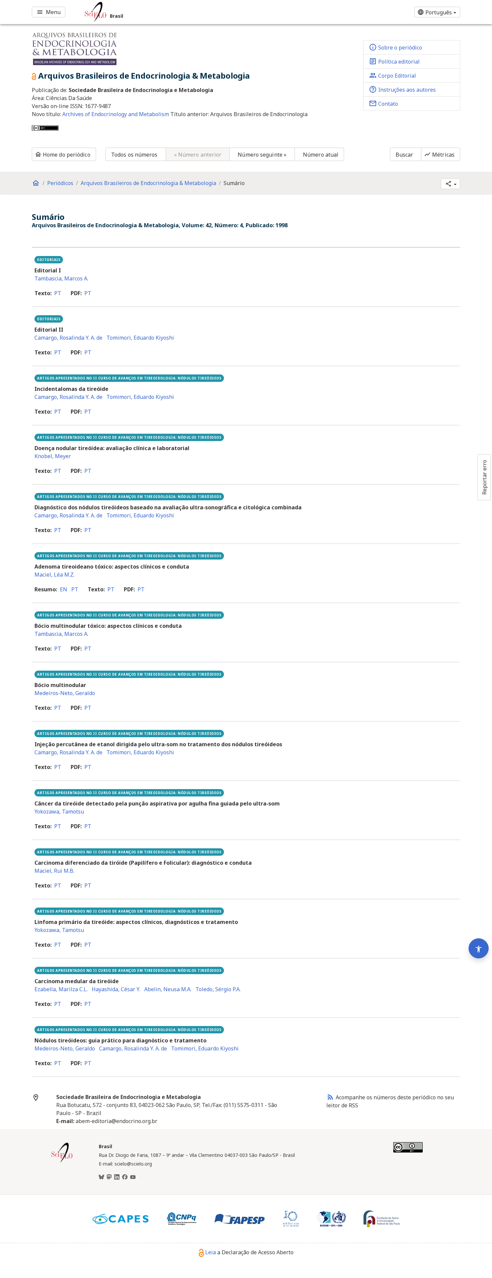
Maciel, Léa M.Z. (54, 574)
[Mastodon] (109, 1177)
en (63, 589)
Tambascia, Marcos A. (61, 278)
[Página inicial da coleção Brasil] (62, 1161)
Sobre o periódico (395, 47)
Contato (383, 103)
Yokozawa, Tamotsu (59, 811)
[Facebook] (125, 1177)
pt (57, 293)
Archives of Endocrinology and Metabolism (116, 114)
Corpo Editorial (392, 75)
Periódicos (60, 183)
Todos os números (134, 154)
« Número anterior (198, 154)
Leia (210, 1252)
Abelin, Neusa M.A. (167, 989)
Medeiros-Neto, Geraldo (64, 693)
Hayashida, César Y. (116, 989)
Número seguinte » (262, 154)
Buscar (404, 154)
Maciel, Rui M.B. (54, 870)
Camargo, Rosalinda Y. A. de (68, 337)
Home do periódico (62, 154)
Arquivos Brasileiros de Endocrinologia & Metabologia (148, 183)
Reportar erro (484, 477)
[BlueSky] (101, 1177)
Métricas (439, 154)
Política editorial (394, 61)
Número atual (320, 154)
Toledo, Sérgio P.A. (218, 989)
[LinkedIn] (116, 1177)
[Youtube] (133, 1177)
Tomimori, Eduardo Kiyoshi (140, 337)
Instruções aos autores (402, 89)
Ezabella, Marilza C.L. (61, 989)
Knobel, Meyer (52, 456)
